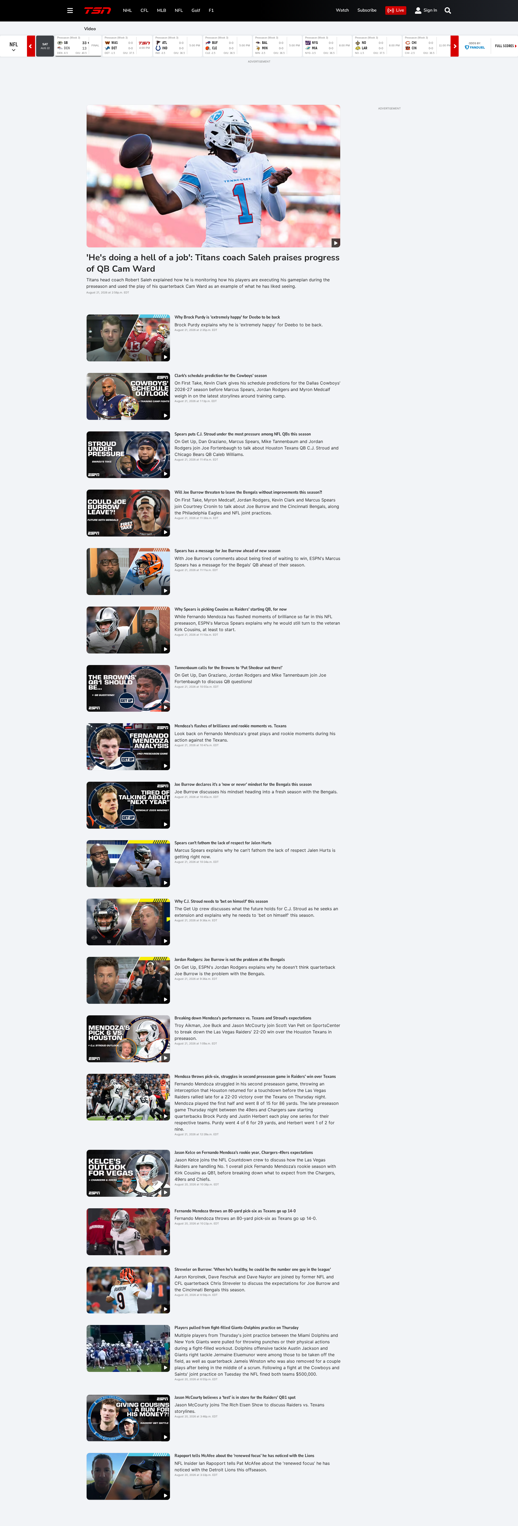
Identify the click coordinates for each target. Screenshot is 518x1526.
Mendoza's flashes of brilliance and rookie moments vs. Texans (231, 726)
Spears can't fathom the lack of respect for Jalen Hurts (223, 843)
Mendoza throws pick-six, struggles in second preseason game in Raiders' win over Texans (255, 1076)
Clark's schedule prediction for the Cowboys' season (221, 376)
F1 (211, 10)
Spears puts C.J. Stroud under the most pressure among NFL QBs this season (243, 434)
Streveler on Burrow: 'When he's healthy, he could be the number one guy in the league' (253, 1269)
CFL (144, 10)
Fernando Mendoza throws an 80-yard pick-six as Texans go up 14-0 (235, 1211)
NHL (127, 10)
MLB (161, 10)
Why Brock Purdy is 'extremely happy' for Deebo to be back (227, 317)
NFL (179, 10)
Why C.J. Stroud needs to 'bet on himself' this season (221, 901)
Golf (196, 10)
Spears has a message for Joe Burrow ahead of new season (227, 551)
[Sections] (70, 10)
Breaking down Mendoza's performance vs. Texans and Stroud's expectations (243, 1018)
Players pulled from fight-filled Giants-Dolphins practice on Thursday (236, 1328)
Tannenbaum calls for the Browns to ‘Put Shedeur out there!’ (229, 668)
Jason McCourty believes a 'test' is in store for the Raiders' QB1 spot (235, 1397)
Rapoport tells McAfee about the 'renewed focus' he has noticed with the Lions (244, 1456)
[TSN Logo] (97, 10)
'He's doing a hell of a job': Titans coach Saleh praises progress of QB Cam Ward (213, 263)
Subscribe (367, 10)
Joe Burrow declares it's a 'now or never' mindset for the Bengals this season (243, 784)
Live (400, 10)
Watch (342, 10)
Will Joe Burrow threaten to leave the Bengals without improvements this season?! (248, 492)
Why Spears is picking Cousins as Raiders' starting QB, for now (231, 609)
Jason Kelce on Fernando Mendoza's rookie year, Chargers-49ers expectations (244, 1152)
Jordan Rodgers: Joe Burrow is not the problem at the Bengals (230, 960)
